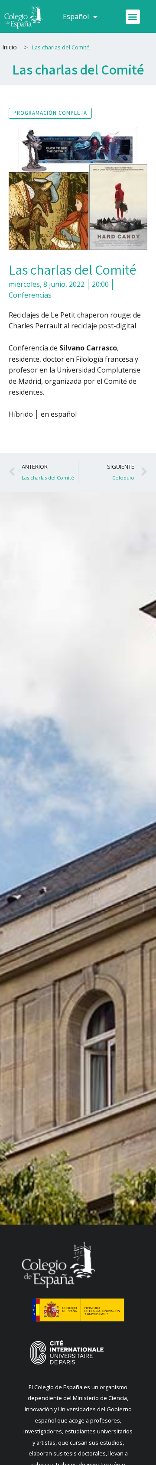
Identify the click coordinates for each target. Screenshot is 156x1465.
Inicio (9, 47)
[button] (133, 17)
